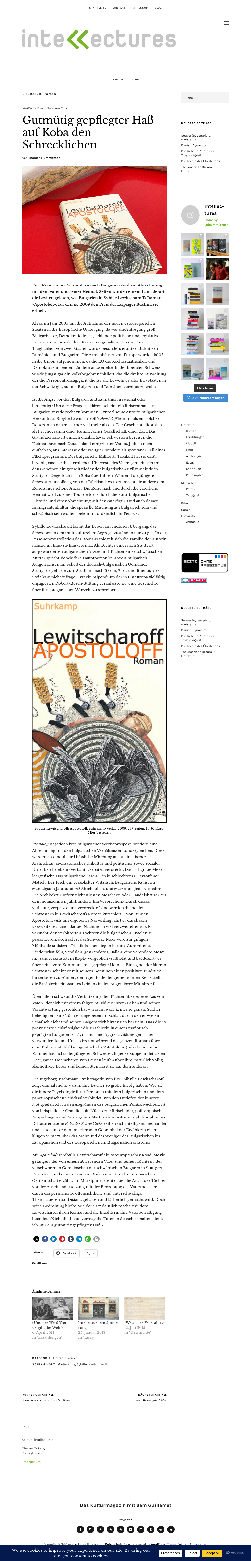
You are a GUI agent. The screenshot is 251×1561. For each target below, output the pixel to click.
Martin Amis (66, 1364)
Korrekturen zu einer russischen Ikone (46, 1397)
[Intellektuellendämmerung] (98, 1308)
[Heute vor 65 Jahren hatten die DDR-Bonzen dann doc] (217, 319)
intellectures (77, 1544)
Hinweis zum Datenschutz (105, 1544)
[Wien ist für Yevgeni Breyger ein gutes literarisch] (192, 269)
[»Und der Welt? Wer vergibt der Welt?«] (52, 1308)
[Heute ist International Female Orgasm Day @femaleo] (217, 344)
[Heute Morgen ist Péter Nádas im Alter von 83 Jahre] (217, 244)
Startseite (97, 7)
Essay (190, 462)
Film (184, 503)
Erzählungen (195, 437)
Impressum (140, 7)
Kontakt (119, 7)
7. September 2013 (55, 108)
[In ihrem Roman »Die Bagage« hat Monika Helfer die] (217, 369)
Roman (50, 94)
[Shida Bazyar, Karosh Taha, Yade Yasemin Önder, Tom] (192, 344)
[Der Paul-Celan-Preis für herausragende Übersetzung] (192, 369)
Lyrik (189, 450)
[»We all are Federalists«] (144, 1308)
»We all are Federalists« (144, 1323)
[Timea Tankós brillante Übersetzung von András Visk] (217, 294)
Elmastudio (198, 1544)
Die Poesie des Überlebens (200, 161)
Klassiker (193, 443)
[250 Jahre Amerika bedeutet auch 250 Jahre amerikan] (192, 294)
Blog (158, 7)
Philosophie (194, 475)
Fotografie (188, 516)
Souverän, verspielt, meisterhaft (196, 137)
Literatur (31, 94)
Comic (185, 510)
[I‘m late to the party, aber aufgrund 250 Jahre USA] (192, 319)
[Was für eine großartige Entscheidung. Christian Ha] (192, 244)
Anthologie (194, 456)
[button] (36, 1239)
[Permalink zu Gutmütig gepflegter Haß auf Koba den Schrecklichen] (94, 272)
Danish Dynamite (194, 145)
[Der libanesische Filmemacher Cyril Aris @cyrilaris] (217, 269)
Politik (190, 489)
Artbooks (192, 522)
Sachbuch (193, 469)
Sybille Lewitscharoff (92, 1364)
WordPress (158, 1544)
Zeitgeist (192, 495)
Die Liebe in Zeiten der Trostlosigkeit (197, 153)
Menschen (189, 483)
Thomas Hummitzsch (44, 158)
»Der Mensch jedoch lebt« (151, 1397)
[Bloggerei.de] (194, 582)
